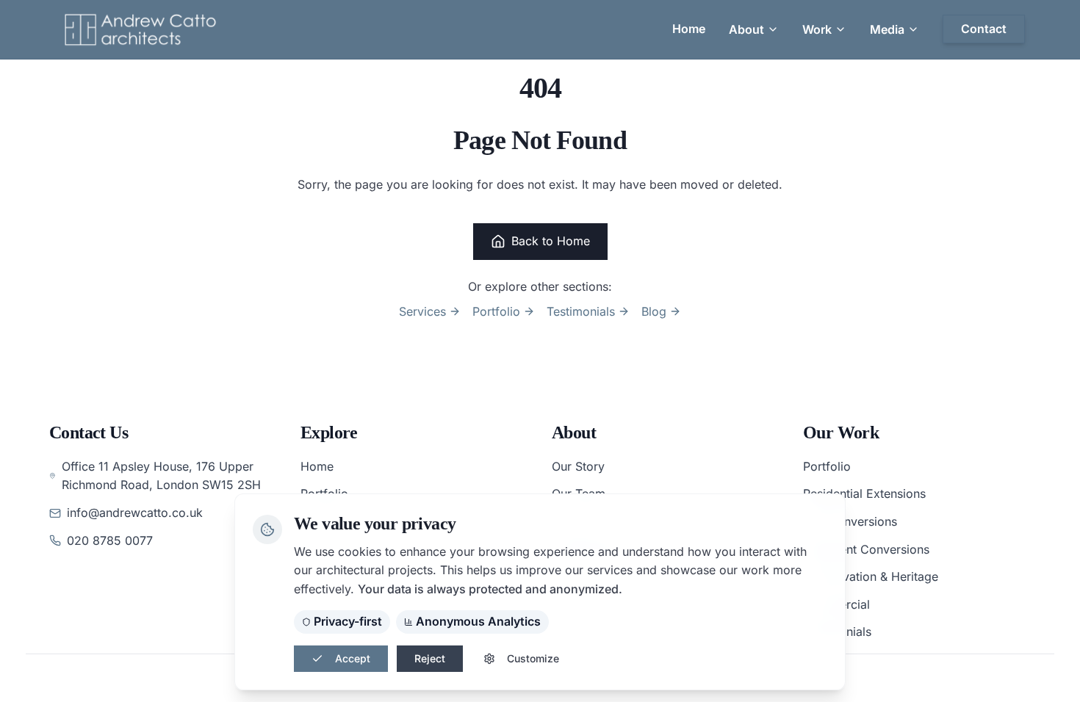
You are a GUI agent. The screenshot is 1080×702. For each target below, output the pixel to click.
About (746, 29)
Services (422, 311)
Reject (429, 658)
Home (317, 466)
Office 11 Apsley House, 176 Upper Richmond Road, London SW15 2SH (161, 476)
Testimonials (581, 311)
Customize (533, 658)
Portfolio (496, 311)
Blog (653, 311)
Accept (352, 658)
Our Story (578, 466)
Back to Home (550, 241)
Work (817, 29)
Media (887, 29)
